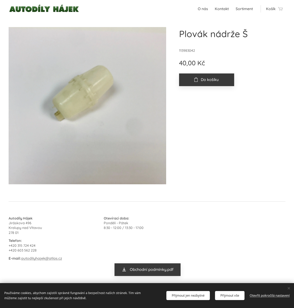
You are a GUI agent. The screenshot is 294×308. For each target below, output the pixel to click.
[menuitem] (204, 8)
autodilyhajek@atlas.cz (41, 258)
